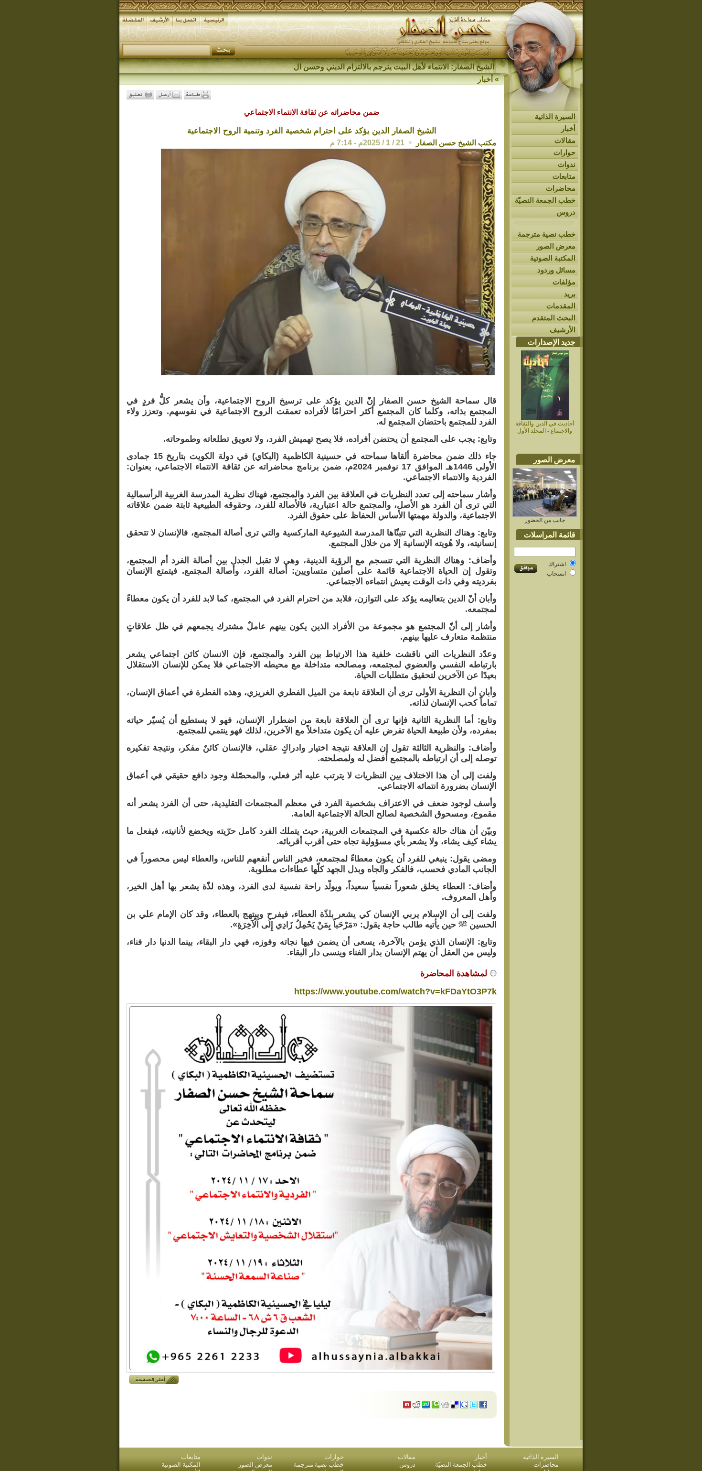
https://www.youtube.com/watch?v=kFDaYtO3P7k (395, 991)
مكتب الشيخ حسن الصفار (456, 143)
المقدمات (560, 306)
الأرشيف (562, 330)
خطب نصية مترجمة (546, 234)
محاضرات (560, 188)
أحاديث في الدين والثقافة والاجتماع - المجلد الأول (544, 427)
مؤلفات (564, 282)
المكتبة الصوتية (552, 258)
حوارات (564, 152)
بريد (569, 294)
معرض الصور (555, 246)
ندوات (566, 164)
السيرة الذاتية (555, 116)
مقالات (564, 140)
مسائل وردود (556, 270)
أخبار (568, 128)
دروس (566, 212)
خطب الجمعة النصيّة (545, 200)
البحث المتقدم (553, 318)
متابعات (564, 176)
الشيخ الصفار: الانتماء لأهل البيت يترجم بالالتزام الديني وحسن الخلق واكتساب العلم (365, 67)
